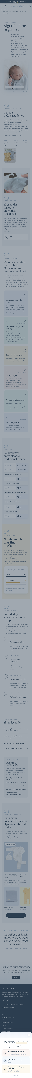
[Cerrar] (29, 1035)
